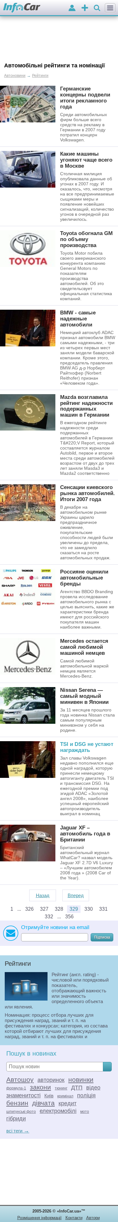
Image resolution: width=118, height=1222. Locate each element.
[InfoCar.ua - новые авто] (22, 8)
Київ (48, 1095)
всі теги (17, 1130)
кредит (67, 1103)
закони (40, 1087)
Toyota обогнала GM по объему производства (86, 239)
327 (44, 909)
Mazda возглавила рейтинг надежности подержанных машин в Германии (86, 406)
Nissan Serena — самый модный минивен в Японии (84, 696)
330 (88, 909)
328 (59, 909)
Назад (42, 895)
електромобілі (58, 1111)
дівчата (43, 1103)
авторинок (51, 1080)
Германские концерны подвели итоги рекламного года (85, 97)
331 (103, 909)
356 (69, 916)
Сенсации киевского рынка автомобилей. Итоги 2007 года (87, 493)
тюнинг (61, 1088)
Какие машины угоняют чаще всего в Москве (86, 160)
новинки (80, 1079)
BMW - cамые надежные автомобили (78, 318)
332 (49, 916)
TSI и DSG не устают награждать (86, 747)
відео (93, 1087)
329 (74, 909)
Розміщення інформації (39, 1217)
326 (29, 909)
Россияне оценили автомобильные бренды (84, 577)
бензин (17, 1103)
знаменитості (23, 1095)
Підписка (102, 937)
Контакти (73, 1217)
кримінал (65, 1096)
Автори (93, 1217)
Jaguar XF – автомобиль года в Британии (85, 833)
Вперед (76, 895)
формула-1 (16, 1088)
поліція (86, 1095)
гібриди (16, 1118)
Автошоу (20, 1079)
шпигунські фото (21, 1111)
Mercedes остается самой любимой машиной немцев (84, 647)
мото (84, 1111)
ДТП (76, 1087)
